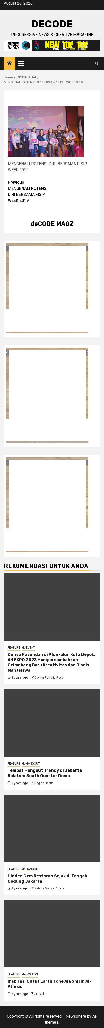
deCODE (52, 24)
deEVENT (28, 647)
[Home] (9, 63)
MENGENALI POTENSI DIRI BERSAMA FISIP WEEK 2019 (27, 191)
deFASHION (30, 974)
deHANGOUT (31, 763)
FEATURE (14, 647)
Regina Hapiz (43, 783)
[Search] (96, 63)
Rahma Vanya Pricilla (49, 888)
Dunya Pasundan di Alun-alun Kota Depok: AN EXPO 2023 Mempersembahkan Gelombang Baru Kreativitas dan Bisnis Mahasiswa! (51, 662)
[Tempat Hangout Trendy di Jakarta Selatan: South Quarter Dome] (52, 723)
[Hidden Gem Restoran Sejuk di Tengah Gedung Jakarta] (52, 828)
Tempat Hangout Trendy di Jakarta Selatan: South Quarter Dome (45, 773)
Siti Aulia (40, 994)
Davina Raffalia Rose (49, 677)
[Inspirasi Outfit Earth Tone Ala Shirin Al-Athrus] (52, 933)
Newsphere (76, 1016)
